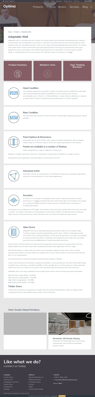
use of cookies (54, 395)
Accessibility (8, 387)
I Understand (62, 395)
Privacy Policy (8, 377)
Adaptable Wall (26, 32)
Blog (85, 6)
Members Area (67, 1)
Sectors (62, 6)
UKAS (37, 201)
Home (10, 32)
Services (74, 6)
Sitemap (6, 389)
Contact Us (76, 1)
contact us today (15, 366)
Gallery (53, 1)
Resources (58, 1)
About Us (46, 1)
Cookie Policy (8, 384)
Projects (51, 6)
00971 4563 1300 (61, 377)
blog (70, 52)
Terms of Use (8, 379)
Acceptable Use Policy (11, 382)
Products (38, 6)
